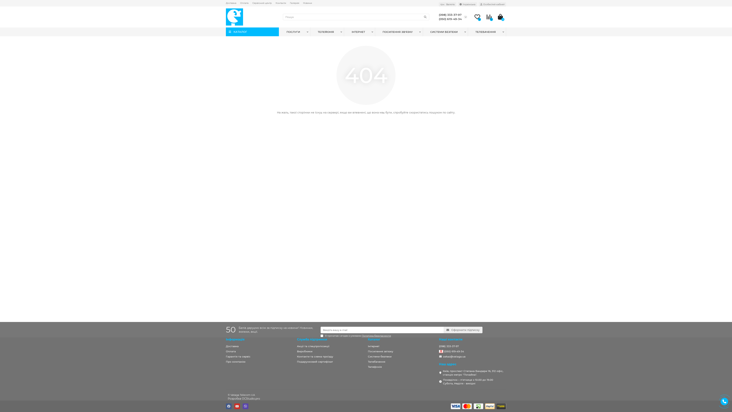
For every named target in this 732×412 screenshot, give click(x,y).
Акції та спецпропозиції (313, 346)
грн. (447, 4)
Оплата (244, 3)
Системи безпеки (444, 31)
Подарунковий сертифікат (315, 361)
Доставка (231, 3)
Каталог (374, 339)
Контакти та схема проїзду (315, 356)
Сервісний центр (262, 3)
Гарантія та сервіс (238, 356)
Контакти (281, 3)
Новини (307, 3)
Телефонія (326, 31)
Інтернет (358, 31)
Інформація (235, 339)
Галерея (294, 3)
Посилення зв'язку (398, 31)
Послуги (293, 31)
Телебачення (485, 31)
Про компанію (236, 361)
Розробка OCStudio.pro (244, 398)
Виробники (304, 351)
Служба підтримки (312, 339)
